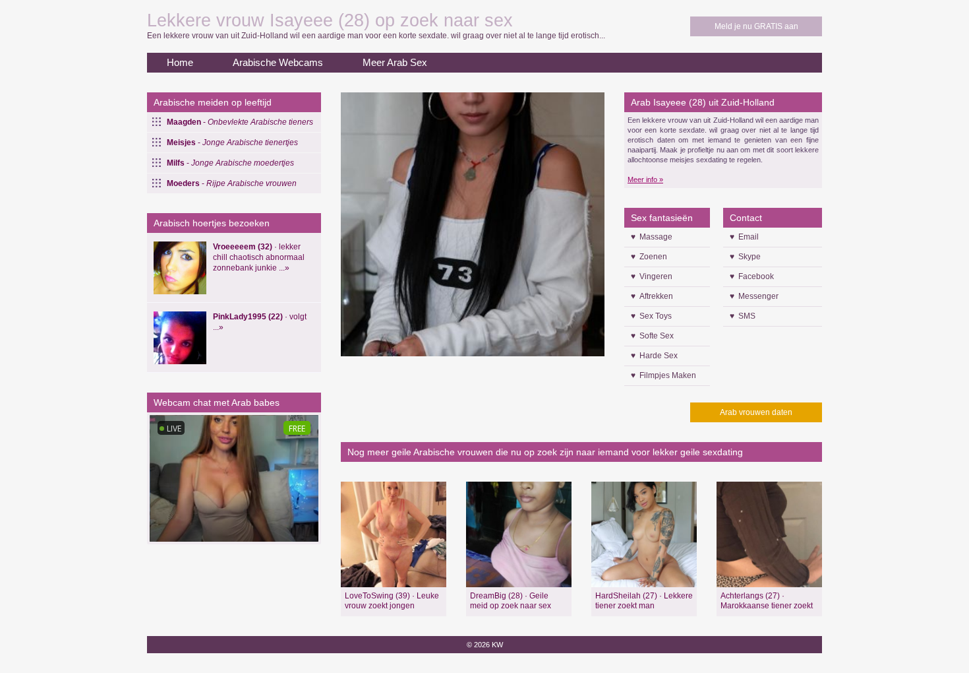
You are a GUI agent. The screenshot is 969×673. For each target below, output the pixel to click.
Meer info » (645, 179)
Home (180, 62)
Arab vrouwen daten (756, 412)
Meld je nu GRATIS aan (756, 26)
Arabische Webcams (278, 62)
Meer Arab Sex (395, 62)
